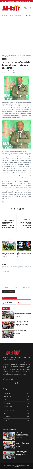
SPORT (8, 55)
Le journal (11, 15)
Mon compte (18, 15)
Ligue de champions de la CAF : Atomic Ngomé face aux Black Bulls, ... (24, 253)
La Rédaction (7, 71)
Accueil (6, 15)
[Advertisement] (16, 34)
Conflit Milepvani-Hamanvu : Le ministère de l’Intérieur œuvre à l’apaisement (21, 332)
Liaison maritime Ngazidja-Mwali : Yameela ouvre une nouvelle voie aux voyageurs (22, 313)
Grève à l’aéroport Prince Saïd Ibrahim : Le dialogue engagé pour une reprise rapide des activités (22, 323)
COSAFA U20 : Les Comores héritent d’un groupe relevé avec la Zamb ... (8, 253)
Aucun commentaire (18, 71)
